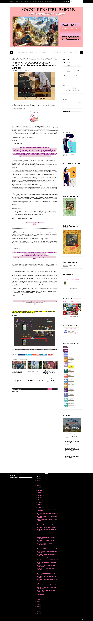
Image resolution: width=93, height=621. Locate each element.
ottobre (39, 493)
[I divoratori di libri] (69, 314)
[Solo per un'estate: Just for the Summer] (74, 307)
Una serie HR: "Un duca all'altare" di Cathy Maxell (33, 370)
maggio (39, 502)
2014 (38, 609)
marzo (39, 506)
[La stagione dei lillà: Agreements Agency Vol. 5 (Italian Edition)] (72, 310)
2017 (38, 604)
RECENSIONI (31, 52)
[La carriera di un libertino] (72, 314)
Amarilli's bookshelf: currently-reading (73, 278)
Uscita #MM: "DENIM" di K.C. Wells (45, 512)
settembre (40, 495)
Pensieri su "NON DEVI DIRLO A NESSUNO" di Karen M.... (47, 517)
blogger (50, 389)
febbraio (40, 507)
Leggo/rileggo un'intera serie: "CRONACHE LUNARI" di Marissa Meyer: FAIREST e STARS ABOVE (50, 371)
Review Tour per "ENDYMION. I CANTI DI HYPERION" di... (46, 538)
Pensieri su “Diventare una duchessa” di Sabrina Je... (46, 546)
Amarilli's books (68, 301)
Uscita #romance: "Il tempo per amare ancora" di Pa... (46, 591)
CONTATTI (38, 52)
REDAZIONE (44, 52)
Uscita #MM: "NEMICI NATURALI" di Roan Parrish (46, 530)
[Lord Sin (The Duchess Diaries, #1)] (77, 314)
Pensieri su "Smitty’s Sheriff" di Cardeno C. (47, 527)
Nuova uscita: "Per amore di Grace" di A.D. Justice (47, 520)
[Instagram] (61, 2)
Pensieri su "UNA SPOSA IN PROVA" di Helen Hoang (47, 532)
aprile (39, 504)
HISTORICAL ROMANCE (21, 1)
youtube (73, 75)
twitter (73, 73)
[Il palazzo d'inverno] (64, 310)
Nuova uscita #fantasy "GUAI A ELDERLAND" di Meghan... (47, 557)
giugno (39, 500)
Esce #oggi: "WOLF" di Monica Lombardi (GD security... (47, 549)
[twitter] (64, 2)
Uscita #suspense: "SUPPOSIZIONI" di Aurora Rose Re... (47, 552)
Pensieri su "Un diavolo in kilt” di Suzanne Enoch (46, 596)
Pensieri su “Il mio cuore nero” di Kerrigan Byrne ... (46, 577)
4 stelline (17, 58)
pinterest (73, 71)
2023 (38, 483)
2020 (38, 489)
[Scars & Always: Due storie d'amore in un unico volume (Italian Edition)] (64, 306)
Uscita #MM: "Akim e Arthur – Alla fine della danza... (47, 563)
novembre (40, 492)
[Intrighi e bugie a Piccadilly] (74, 310)
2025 (38, 480)
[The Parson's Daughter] (67, 306)
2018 (38, 603)
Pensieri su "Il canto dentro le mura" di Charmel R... (46, 594)
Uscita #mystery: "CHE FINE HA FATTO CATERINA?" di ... (46, 569)
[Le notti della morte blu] (67, 310)
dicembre (40, 490)
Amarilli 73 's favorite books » (75, 316)
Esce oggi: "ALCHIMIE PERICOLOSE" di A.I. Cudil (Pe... (46, 574)
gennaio (40, 599)
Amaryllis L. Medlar (30, 58)
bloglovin (73, 62)
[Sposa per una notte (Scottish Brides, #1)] (74, 314)
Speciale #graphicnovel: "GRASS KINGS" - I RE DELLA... (47, 560)
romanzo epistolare (48, 58)
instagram (73, 67)
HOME (18, 52)
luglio (39, 499)
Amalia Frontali (23, 58)
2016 (38, 606)
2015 (38, 608)
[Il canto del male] (79, 307)
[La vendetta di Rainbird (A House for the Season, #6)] (77, 310)
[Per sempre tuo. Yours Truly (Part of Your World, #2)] (77, 306)
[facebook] (63, 2)
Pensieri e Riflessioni (40, 58)
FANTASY (29, 1)
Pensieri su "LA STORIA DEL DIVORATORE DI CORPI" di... (47, 541)
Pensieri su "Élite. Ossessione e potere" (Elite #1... (46, 582)
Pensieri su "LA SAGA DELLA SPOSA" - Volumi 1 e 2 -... (47, 580)
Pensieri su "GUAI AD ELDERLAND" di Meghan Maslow (47, 514)
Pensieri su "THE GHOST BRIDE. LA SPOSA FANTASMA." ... (46, 555)
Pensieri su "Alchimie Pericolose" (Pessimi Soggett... (47, 510)
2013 (38, 611)
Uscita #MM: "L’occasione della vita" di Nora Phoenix (47, 585)
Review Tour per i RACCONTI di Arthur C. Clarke (46, 522)
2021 (38, 487)
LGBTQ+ (42, 1)
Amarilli (69, 330)
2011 (38, 615)
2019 (38, 601)
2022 (38, 485)
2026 (38, 478)
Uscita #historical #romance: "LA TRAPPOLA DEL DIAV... (47, 535)
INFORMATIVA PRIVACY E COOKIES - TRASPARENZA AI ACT (62, 52)
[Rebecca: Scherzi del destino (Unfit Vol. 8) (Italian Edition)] (79, 310)
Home (13, 58)
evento (65, 90)
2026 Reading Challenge (71, 328)
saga (22, 59)
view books (77, 334)
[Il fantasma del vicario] (69, 310)
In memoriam (69, 281)
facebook (55, 389)
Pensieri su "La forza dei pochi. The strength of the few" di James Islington (18, 371)
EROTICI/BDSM (48, 1)
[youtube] (66, 2)
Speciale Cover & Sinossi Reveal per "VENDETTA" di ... (45, 544)
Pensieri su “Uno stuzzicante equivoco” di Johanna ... (46, 525)
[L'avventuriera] (64, 314)
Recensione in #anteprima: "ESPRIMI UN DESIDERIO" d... (46, 571)
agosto (39, 497)
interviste (74, 90)
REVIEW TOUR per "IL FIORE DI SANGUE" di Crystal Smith (46, 588)
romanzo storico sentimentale (49, 349)
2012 (38, 613)
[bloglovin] (68, 2)
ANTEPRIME (24, 52)
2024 (38, 482)
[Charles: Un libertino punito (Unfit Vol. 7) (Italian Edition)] (67, 314)
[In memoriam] (65, 284)
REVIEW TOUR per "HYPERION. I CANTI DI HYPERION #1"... (46, 566)
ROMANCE (12, 1)
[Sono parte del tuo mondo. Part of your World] (72, 306)
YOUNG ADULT (36, 1)
